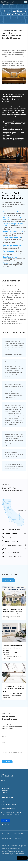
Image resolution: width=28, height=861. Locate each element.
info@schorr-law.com (9, 808)
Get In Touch (5, 820)
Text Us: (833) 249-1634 (9, 804)
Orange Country (11, 533)
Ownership (6, 654)
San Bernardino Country (14, 545)
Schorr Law (8, 614)
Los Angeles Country (12, 530)
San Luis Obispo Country (14, 556)
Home (2, 783)
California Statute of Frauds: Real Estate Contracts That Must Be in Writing (13, 688)
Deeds (14, 614)
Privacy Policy (18, 838)
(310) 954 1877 (7, 801)
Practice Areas (5, 788)
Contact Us (4, 792)
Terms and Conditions (6, 838)
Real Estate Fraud (17, 693)
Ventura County (11, 537)
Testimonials (4, 790)
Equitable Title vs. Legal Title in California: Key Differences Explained (12, 648)
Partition (19, 614)
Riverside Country (11, 541)
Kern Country (10, 549)
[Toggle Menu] (25, 2)
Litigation (15, 652)
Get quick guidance (22, 857)
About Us (3, 786)
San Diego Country (12, 553)
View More (8, 580)
